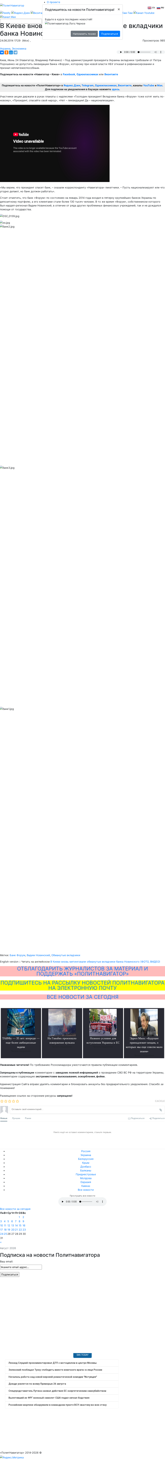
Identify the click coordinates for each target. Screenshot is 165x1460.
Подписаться (109, 33)
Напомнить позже (84, 33)
